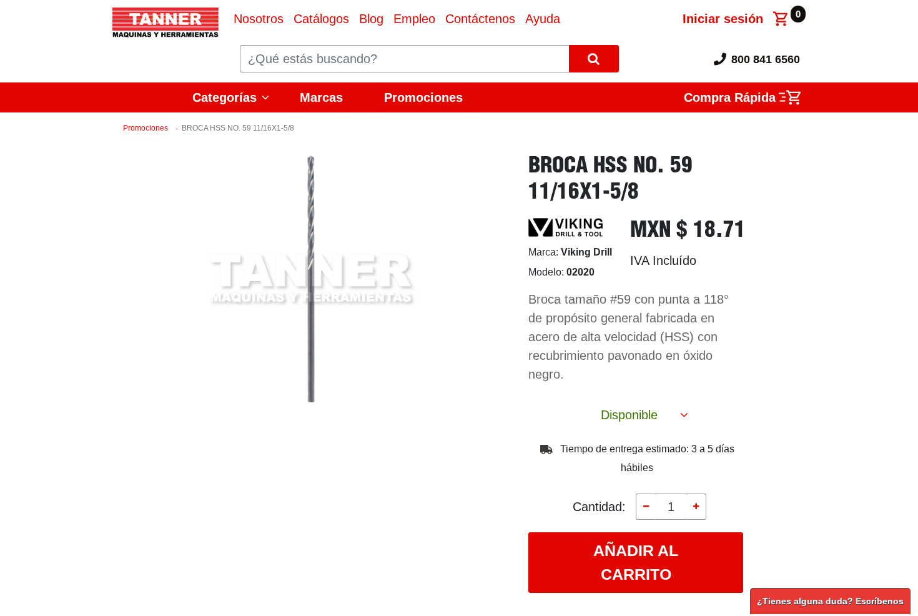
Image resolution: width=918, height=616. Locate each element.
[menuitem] (259, 18)
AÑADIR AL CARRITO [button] (635, 562)
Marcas (321, 97)
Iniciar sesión (723, 19)
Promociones (423, 97)
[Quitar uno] (646, 507)
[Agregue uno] (696, 507)
